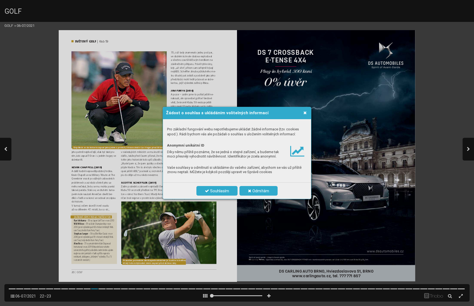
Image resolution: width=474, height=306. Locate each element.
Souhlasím (219, 190)
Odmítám (260, 190)
